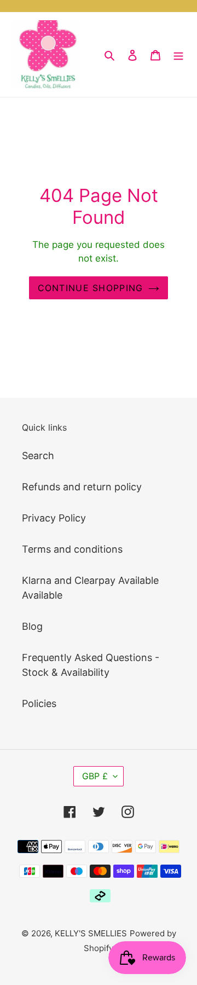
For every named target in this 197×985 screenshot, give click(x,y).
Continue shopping (90, 287)
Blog (32, 626)
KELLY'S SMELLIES (91, 933)
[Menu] (178, 54)
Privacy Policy (54, 518)
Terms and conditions (72, 549)
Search (38, 455)
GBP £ (95, 775)
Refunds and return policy (82, 487)
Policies (39, 703)
